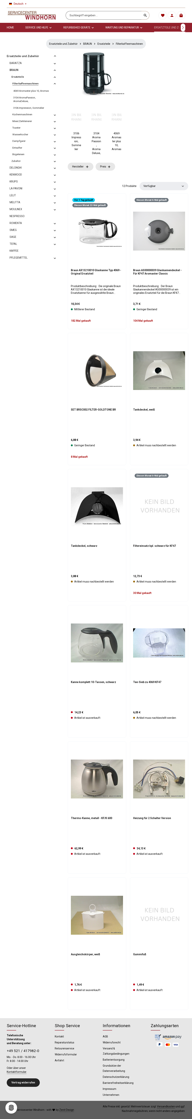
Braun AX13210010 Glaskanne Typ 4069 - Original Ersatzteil (96, 272)
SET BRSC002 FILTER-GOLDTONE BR (93, 409)
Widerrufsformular (66, 1054)
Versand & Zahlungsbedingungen (116, 1051)
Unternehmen (111, 1094)
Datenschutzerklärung (116, 1076)
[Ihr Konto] (172, 15)
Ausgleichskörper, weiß (85, 954)
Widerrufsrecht (112, 1042)
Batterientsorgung (113, 1059)
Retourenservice (64, 1048)
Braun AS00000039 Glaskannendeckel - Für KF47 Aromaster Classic (157, 272)
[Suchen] (145, 15)
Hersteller (78, 166)
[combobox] (104, 15)
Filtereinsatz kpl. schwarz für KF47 (154, 545)
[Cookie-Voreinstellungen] (11, 1107)
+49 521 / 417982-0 (23, 1051)
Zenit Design (66, 1109)
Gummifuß (139, 954)
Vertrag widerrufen (23, 1082)
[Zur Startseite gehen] (32, 15)
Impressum (109, 1088)
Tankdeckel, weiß (144, 409)
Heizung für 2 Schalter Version (152, 818)
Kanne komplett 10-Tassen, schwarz (93, 682)
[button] (55, 56)
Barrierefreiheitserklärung (118, 1082)
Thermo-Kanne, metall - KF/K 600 (91, 818)
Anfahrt (59, 1060)
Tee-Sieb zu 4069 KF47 (147, 682)
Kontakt (59, 1036)
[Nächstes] (183, 27)
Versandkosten (166, 1106)
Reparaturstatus (64, 1042)
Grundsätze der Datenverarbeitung (114, 1068)
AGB (105, 1036)
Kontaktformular (16, 1071)
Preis (103, 166)
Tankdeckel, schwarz (84, 545)
